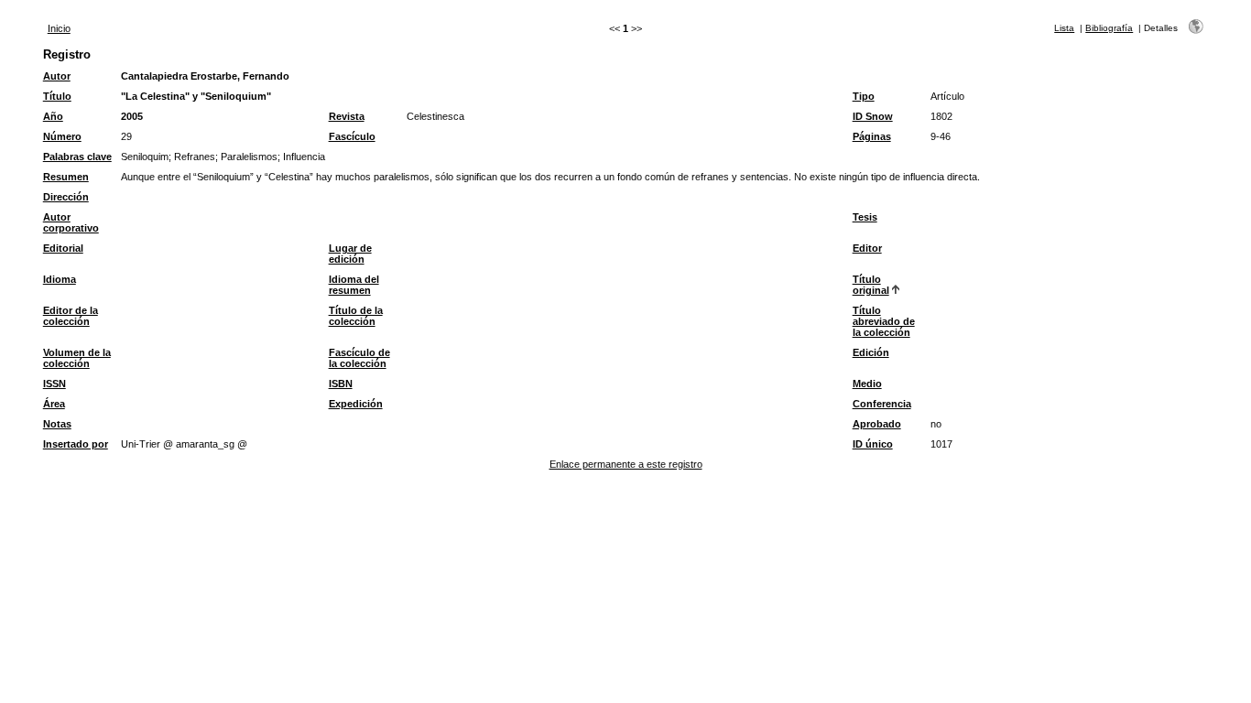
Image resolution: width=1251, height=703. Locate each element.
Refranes (194, 156)
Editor (867, 248)
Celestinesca (435, 116)
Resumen (66, 176)
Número (62, 136)
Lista (1064, 28)
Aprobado (877, 423)
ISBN (341, 383)
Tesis (865, 216)
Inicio (59, 28)
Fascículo (352, 136)
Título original (871, 285)
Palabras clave (77, 156)
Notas (57, 423)
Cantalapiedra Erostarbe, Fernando (205, 75)
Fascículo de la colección (359, 358)
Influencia (304, 156)
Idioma (59, 279)
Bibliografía (1109, 28)
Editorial (63, 248)
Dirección (66, 196)
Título (57, 96)
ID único (873, 443)
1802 (941, 116)
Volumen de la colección (77, 358)
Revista (346, 116)
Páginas (872, 136)
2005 (132, 116)
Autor (57, 75)
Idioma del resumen (354, 285)
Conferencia (882, 403)
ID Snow (873, 116)
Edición (871, 352)
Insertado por (75, 443)
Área (54, 403)
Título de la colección (356, 316)
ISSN (54, 383)
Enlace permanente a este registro (625, 464)
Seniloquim (145, 156)
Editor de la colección (70, 316)
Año (53, 116)
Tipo (864, 96)
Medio (867, 383)
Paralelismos (249, 156)
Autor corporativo (71, 222)
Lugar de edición (350, 254)
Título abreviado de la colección (884, 321)
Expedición (356, 403)
